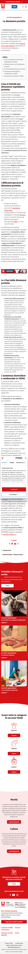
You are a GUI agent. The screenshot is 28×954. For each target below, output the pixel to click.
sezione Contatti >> (9, 534)
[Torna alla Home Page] (3, 6)
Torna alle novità (7, 550)
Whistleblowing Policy (14, 947)
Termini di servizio (14, 951)
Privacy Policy (9, 943)
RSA (15, 222)
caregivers (20, 347)
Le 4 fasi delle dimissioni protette (14, 69)
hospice (22, 215)
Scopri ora (14, 735)
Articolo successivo (18, 554)
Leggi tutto (4, 622)
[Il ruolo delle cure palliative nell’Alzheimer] (14, 603)
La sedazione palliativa (7, 655)
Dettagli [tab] (12, 462)
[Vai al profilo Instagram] (17, 895)
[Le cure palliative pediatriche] (14, 673)
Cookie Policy (19, 943)
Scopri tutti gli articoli (14, 822)
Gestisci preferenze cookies (14, 945)
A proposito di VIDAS (7, 927)
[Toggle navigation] (26, 6)
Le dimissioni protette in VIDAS (13, 76)
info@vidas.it (22, 904)
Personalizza (13, 494)
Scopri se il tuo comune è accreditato (14, 921)
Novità (17, 933)
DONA (14, 6)
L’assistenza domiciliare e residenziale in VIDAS (12, 72)
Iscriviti (7, 585)
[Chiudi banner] (25, 458)
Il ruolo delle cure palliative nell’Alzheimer (13, 620)
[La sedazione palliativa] (14, 638)
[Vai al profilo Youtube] (13, 895)
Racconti (17, 927)
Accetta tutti (14, 489)
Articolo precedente (7, 554)
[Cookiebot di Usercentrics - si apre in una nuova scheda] (16, 458)
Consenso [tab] (4, 462)
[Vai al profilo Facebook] (10, 895)
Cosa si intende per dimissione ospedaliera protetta (13, 61)
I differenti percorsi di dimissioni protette (14, 65)
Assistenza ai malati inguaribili (7, 934)
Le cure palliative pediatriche (9, 690)
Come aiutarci (5, 929)
